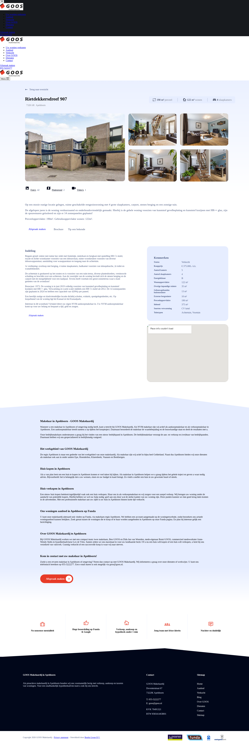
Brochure (58, 229)
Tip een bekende (76, 229)
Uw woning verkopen (16, 47)
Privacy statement (61, 737)
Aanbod (9, 50)
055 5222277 (6, 68)
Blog (199, 697)
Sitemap (200, 715)
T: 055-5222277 (153, 699)
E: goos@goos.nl (154, 703)
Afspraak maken (7, 65)
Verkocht (10, 52)
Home (200, 684)
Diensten (10, 58)
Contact (9, 60)
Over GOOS (11, 55)
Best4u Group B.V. (92, 737)
